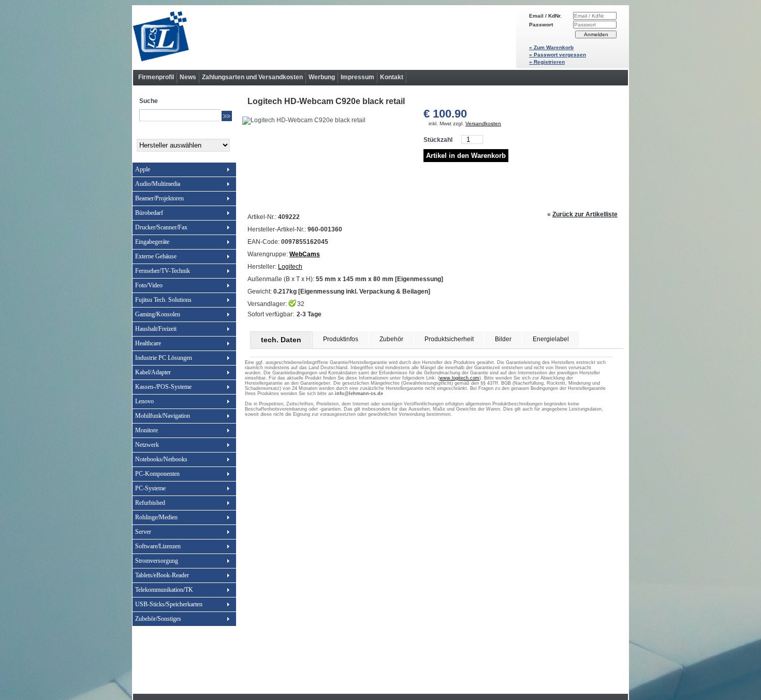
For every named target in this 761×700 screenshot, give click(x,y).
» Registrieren (547, 62)
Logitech (290, 266)
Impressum (357, 77)
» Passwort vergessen (557, 54)
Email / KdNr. (545, 16)
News (188, 77)
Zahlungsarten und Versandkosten (252, 77)
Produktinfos (340, 339)
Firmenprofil (156, 77)
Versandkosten (483, 123)
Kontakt (391, 77)
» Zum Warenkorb (551, 47)
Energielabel (551, 339)
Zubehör (391, 339)
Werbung (322, 77)
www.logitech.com (459, 378)
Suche (148, 101)
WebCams (304, 254)
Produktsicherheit (449, 339)
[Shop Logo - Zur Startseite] (324, 37)
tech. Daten (281, 340)
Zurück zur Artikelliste (585, 214)
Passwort (541, 24)
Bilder (503, 339)
